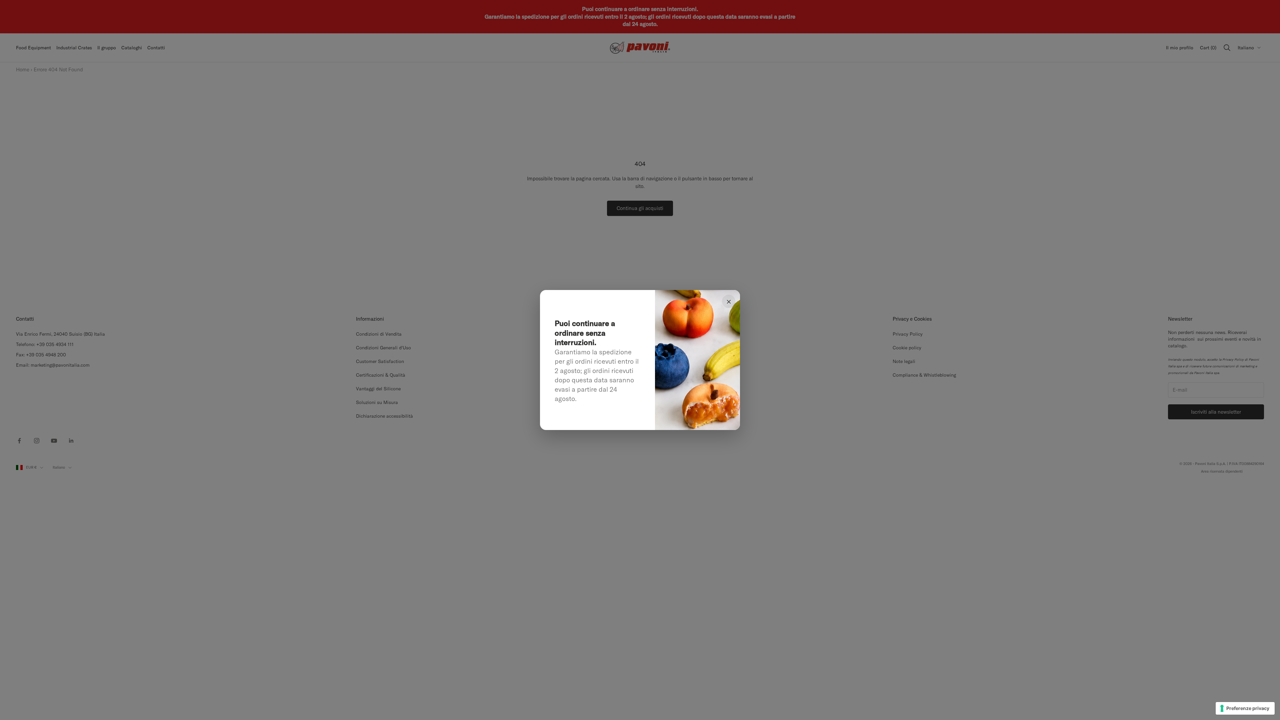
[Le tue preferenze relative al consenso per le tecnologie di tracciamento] (1245, 708)
